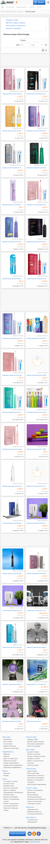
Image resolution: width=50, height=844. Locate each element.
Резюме (6, 775)
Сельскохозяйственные (35, 814)
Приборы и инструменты (35, 780)
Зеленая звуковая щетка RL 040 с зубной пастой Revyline (12, 412)
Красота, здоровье (9, 790)
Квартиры (6, 754)
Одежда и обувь (12, 20)
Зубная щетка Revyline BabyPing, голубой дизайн (12, 279)
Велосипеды (31, 792)
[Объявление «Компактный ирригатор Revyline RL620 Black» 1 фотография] (37, 227)
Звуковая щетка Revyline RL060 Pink (37, 205)
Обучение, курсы (9, 795)
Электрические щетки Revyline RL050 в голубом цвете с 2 (12, 647)
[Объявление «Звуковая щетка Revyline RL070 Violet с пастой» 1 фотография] (37, 116)
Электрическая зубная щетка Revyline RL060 (12, 449)
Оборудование (32, 822)
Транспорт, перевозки (10, 808)
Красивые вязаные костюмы (11, 721)
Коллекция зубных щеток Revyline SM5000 (37, 412)
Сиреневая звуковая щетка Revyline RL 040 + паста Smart (12, 338)
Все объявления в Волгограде (12, 11)
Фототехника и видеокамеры (36, 784)
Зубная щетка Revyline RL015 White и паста (37, 94)
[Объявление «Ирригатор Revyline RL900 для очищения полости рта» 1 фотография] (37, 508)
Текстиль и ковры (33, 765)
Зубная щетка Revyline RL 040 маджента (37, 279)
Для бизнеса (31, 817)
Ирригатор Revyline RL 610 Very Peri (12, 242)
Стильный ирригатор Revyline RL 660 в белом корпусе (12, 523)
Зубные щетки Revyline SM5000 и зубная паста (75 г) (37, 375)
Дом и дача (30, 749)
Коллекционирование (34, 797)
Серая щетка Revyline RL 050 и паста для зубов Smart (12, 168)
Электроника (31, 769)
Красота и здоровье (13, 28)
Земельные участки (9, 761)
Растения (30, 763)
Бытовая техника (33, 752)
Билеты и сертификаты (35, 790)
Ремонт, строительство (11, 803)
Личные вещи (31, 737)
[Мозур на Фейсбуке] (39, 834)
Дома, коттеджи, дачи (10, 758)
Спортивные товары (34, 803)
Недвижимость (21, 7)
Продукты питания (33, 758)
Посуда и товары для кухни (36, 756)
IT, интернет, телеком (10, 781)
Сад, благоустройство (10, 806)
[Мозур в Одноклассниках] (34, 834)
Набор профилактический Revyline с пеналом (37, 338)
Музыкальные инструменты (36, 799)
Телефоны (30, 782)
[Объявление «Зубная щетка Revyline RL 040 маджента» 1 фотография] (37, 264)
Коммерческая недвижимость (13, 765)
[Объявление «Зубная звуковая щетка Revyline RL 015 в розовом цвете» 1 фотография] (37, 559)
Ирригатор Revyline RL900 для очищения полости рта (37, 523)
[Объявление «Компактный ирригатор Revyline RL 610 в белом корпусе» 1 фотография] (12, 471)
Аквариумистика (32, 809)
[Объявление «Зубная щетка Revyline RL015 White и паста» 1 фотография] (37, 79)
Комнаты (6, 756)
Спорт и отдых (31, 788)
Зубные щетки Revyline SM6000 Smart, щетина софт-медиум (37, 449)
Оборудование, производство (13, 792)
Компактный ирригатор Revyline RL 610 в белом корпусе (12, 486)
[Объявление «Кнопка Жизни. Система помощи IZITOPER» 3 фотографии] (37, 669)
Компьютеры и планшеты (35, 775)
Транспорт (10, 7)
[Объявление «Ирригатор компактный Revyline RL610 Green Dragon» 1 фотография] (37, 153)
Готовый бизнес (32, 820)
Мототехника (7, 741)
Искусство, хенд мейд (10, 788)
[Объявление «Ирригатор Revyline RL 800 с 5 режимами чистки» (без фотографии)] (37, 471)
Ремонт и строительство (35, 761)
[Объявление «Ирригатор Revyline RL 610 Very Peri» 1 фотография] (12, 227)
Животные (30, 807)
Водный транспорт (9, 746)
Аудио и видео (32, 771)
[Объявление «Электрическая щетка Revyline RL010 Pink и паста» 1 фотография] (12, 79)
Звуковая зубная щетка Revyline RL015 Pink (12, 375)
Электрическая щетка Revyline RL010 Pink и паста (12, 94)
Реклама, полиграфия (10, 797)
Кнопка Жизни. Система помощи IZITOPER (37, 684)
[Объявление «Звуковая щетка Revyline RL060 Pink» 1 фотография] (37, 190)
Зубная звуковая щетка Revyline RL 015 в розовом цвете (37, 573)
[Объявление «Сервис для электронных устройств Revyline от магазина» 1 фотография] (37, 596)
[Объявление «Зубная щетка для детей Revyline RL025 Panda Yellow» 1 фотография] (12, 116)
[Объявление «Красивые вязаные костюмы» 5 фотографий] (12, 706)
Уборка (5, 810)
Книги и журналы (32, 795)
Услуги (39, 7)
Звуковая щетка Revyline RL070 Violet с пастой (37, 131)
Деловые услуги (8, 786)
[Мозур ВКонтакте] (30, 834)
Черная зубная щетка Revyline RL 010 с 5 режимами (12, 573)
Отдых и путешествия (34, 801)
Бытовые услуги (8, 783)
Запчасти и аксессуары (11, 748)
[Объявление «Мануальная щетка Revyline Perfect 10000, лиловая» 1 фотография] (12, 190)
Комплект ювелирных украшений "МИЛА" (37, 647)
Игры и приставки (33, 773)
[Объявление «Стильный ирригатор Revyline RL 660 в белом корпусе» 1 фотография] (12, 508)
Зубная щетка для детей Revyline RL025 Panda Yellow (12, 131)
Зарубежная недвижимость (12, 767)
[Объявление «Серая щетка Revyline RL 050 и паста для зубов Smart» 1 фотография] (12, 153)
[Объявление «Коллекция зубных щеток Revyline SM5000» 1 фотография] (37, 397)
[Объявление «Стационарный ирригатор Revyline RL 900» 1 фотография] (12, 596)
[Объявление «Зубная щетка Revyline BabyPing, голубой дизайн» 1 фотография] (12, 264)
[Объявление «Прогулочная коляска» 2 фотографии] (37, 706)
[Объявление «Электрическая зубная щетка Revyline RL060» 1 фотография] (12, 434)
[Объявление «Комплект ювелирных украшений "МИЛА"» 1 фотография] (37, 632)
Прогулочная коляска (34, 721)
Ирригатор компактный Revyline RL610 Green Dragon (37, 168)
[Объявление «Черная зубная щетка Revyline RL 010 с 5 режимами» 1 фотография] (12, 559)
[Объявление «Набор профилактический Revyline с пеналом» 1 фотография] (37, 323)
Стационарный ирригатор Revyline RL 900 (12, 610)
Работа (32, 7)
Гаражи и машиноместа (11, 763)
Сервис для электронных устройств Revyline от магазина (37, 610)
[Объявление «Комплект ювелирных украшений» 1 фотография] (12, 669)
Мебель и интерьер (33, 754)
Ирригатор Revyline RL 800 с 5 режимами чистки (37, 486)
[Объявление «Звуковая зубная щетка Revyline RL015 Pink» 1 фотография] (12, 360)
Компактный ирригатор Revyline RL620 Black (37, 242)
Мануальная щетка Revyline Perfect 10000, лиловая (12, 205)
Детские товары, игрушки (15, 23)
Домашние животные (34, 812)
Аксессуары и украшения (15, 25)
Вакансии (6, 773)
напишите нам (35, 842)
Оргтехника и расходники (35, 778)
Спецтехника (7, 744)
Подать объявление (17, 834)
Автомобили (7, 739)
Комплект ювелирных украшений (12, 684)
